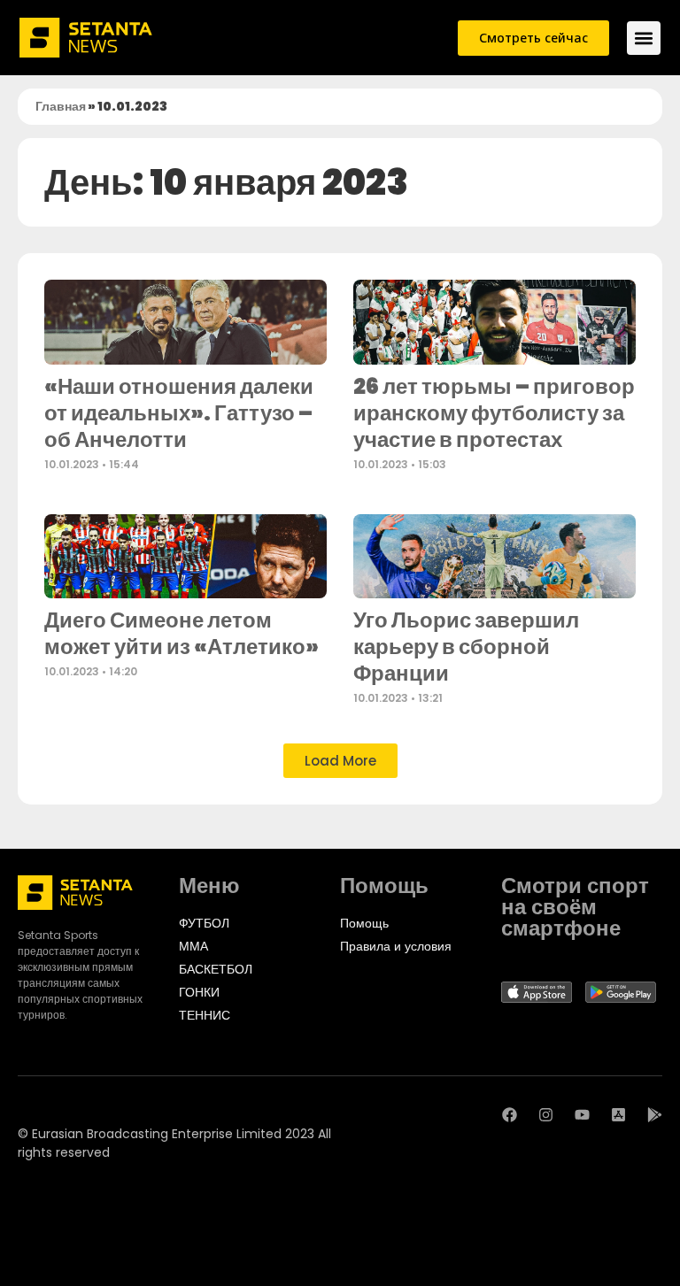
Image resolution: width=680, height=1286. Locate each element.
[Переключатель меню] (644, 38)
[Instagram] (545, 1114)
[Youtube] (582, 1114)
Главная (60, 106)
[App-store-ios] (618, 1114)
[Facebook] (509, 1114)
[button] (340, 760)
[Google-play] (654, 1114)
